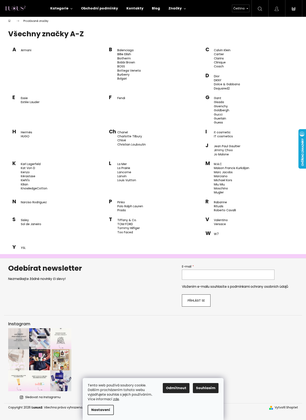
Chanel (122, 132)
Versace (220, 224)
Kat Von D (28, 168)
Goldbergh (221, 110)
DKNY (217, 80)
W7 (216, 234)
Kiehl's (25, 180)
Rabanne (220, 202)
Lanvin (122, 176)
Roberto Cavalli (225, 210)
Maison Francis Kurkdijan (231, 168)
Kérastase (28, 176)
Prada (121, 210)
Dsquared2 (222, 89)
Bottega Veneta (129, 71)
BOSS (121, 66)
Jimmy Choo (223, 150)
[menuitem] (61, 8)
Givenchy (221, 106)
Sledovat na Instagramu (43, 397)
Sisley (25, 220)
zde (116, 399)
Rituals (218, 206)
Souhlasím (205, 388)
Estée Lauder (30, 102)
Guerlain (220, 119)
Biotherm (124, 58)
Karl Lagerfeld (31, 164)
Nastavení (100, 409)
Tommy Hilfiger (128, 228)
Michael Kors (223, 180)
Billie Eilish (124, 54)
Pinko (121, 202)
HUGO (25, 136)
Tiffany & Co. (127, 220)
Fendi (121, 98)
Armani (26, 50)
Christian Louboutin (131, 145)
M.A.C (218, 164)
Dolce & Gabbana (227, 84)
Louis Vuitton (126, 180)
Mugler (219, 192)
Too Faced (125, 232)
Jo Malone (221, 154)
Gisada (219, 102)
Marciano (221, 176)
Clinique (220, 62)
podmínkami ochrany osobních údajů (259, 286)
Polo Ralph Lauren (130, 206)
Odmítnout (176, 388)
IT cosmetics (223, 136)
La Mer (122, 164)
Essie (24, 98)
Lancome (124, 172)
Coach (219, 66)
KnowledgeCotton (34, 188)
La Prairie (123, 168)
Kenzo (25, 172)
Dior (217, 76)
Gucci (218, 115)
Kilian (24, 184)
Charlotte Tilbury (129, 136)
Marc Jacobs (223, 172)
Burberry (123, 75)
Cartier (219, 54)
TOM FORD (125, 224)
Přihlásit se (196, 300)
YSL (23, 248)
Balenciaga (125, 50)
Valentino (221, 220)
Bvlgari (122, 79)
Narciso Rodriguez (34, 202)
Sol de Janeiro (31, 224)
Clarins (219, 58)
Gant (217, 98)
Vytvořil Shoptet (286, 408)
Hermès (26, 132)
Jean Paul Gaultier (227, 146)
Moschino (221, 188)
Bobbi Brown (126, 62)
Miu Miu (219, 184)
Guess (218, 123)
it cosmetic (222, 132)
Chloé (121, 140)
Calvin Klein (222, 50)
